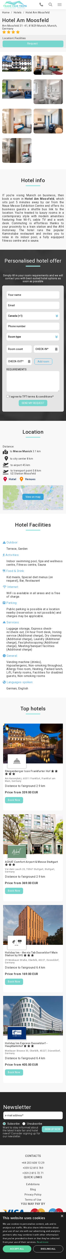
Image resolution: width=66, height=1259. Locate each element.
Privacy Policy (33, 1194)
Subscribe (13, 1123)
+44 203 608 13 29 (33, 1162)
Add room (43, 361)
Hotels (18, 12)
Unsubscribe (34, 1123)
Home (6, 12)
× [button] (61, 1216)
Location (8, 38)
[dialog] (33, 1235)
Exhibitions (33, 1184)
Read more (43, 1242)
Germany (8, 28)
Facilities (20, 38)
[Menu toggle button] (59, 4)
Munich (51, 25)
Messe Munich (23, 451)
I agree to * (32, 396)
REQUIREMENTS (16, 369)
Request (32, 43)
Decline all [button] (48, 1248)
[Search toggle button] (50, 4)
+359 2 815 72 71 (33, 1173)
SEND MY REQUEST (33, 403)
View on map (33, 496)
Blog (33, 1189)
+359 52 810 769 (33, 1167)
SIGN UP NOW (52, 1129)
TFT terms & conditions (37, 396)
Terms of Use (33, 1199)
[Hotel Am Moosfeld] (17, 65)
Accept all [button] (17, 1248)
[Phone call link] (41, 4)
